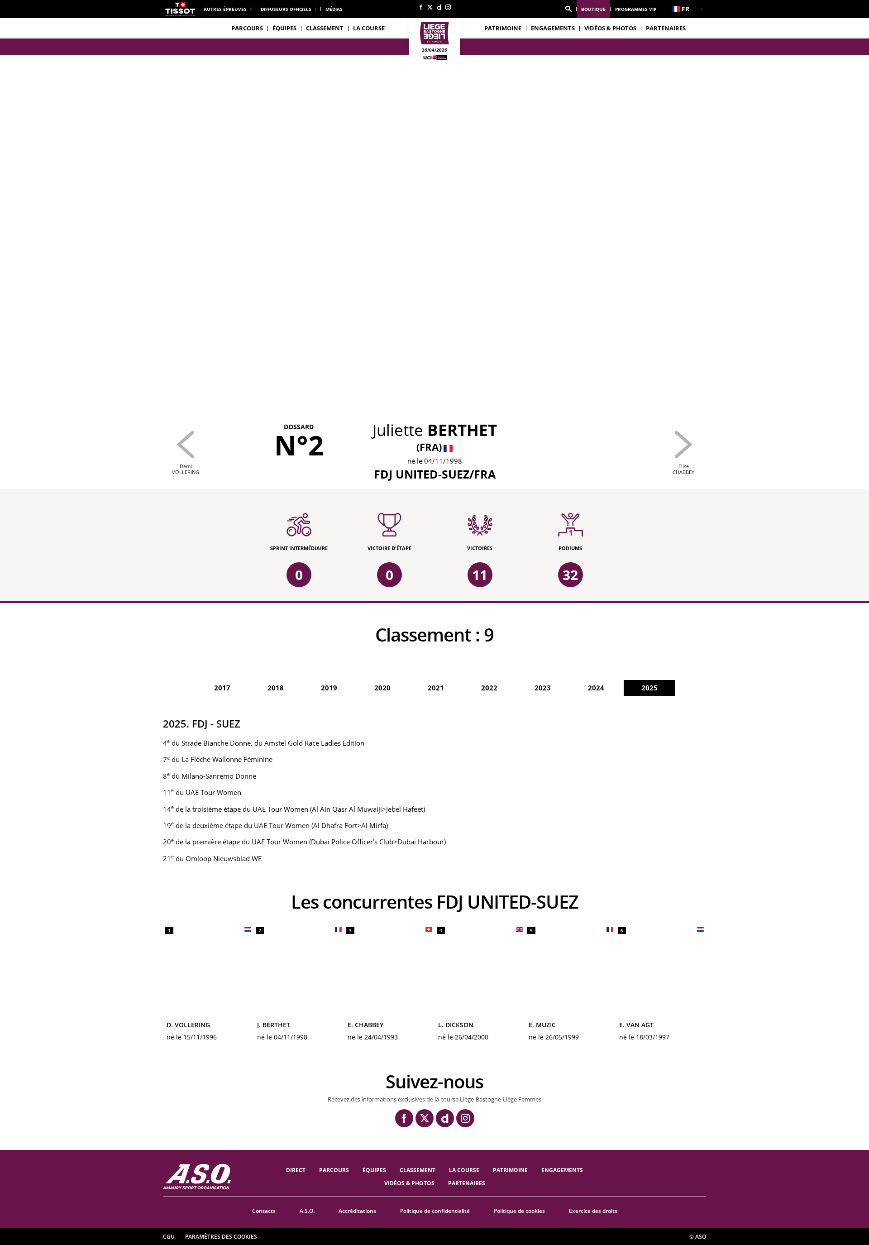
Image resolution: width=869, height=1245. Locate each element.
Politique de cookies (519, 1211)
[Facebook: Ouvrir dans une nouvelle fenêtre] (421, 7)
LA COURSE (464, 1170)
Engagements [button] (553, 28)
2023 (543, 687)
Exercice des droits (593, 1211)
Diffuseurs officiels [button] (286, 9)
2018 (275, 687)
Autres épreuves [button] (225, 9)
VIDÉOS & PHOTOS (610, 28)
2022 (489, 687)
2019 (329, 687)
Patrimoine (502, 28)
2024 (596, 687)
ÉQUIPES (374, 1170)
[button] (568, 9)
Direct (296, 1170)
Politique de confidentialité (435, 1211)
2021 (436, 687)
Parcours (247, 28)
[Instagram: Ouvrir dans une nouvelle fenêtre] (448, 7)
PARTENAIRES (666, 28)
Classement (325, 28)
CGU (169, 1236)
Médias (334, 9)
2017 (222, 687)
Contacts (264, 1211)
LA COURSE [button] (369, 28)
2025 (649, 687)
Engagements (562, 1170)
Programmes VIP (635, 9)
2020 (382, 687)
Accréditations (357, 1211)
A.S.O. (307, 1211)
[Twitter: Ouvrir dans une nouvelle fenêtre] (430, 7)
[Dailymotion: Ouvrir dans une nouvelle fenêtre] (439, 7)
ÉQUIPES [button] (284, 28)
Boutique (593, 9)
